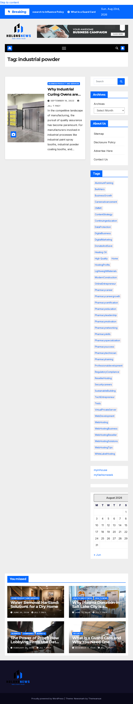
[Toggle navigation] (64, 48)
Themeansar (94, 698)
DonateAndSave (103, 246)
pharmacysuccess (104, 346)
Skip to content (9, 2)
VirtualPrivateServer (105, 409)
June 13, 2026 (83, 612)
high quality (101, 258)
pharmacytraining (104, 359)
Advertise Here (103, 150)
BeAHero (100, 189)
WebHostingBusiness (106, 428)
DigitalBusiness (103, 233)
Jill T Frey (40, 612)
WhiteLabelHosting (105, 453)
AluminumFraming (104, 183)
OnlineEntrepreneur (105, 283)
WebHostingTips (104, 447)
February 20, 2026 (24, 648)
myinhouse (100, 470)
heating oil (101, 252)
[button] (117, 48)
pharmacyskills (102, 334)
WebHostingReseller (106, 434)
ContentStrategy (103, 214)
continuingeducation (106, 220)
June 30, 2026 (21, 612)
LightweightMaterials (106, 271)
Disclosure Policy (104, 142)
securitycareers (103, 384)
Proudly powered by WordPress (47, 698)
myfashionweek (103, 474)
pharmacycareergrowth (107, 296)
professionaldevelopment (108, 365)
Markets (41, 634)
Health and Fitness (82, 598)
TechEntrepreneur (105, 397)
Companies (28, 634)
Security (77, 634)
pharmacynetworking (106, 327)
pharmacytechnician (105, 353)
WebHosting (101, 422)
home (115, 258)
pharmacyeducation (105, 309)
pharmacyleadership (106, 315)
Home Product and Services (25, 598)
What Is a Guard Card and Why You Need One (96, 640)
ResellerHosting (103, 378)
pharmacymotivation (105, 321)
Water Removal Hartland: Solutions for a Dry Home (35, 604)
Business (16, 634)
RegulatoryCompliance (107, 371)
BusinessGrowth (103, 195)
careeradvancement (106, 201)
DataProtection (103, 227)
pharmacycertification (106, 302)
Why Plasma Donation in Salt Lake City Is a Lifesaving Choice (95, 606)
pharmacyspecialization (107, 340)
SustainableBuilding (105, 390)
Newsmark (79, 698)
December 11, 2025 (85, 648)
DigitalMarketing (103, 239)
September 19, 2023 (63, 100)
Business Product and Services (63, 84)
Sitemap (99, 133)
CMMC (98, 208)
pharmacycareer (104, 290)
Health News (101, 598)
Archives (99, 103)
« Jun (97, 554)
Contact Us (101, 159)
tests (98, 403)
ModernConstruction (106, 277)
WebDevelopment (104, 416)
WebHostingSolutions (106, 441)
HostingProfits (102, 264)
